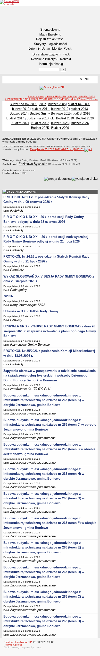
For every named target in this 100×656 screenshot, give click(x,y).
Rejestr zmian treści (50, 39)
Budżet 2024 (80, 123)
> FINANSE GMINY (56, 96)
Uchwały (16, 320)
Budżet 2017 (15, 118)
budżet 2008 (57, 104)
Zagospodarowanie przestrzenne (33, 413)
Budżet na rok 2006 (23, 104)
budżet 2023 (60, 123)
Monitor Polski (62, 48)
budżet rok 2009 (79, 104)
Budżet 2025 (40, 128)
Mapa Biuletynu (50, 34)
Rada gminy (18, 290)
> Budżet (72, 96)
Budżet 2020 (85, 118)
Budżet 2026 (60, 128)
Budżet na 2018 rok (40, 118)
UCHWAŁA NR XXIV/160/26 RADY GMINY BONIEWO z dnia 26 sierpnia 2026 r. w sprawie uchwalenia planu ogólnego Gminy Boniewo (49, 331)
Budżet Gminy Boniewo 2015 (50, 113)
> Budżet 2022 (86, 96)
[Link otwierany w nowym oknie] (10, 2)
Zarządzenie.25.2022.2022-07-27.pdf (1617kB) (57, 149)
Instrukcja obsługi (51, 64)
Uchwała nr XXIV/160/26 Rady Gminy (30, 311)
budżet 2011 (41, 109)
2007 (42, 104)
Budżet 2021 (20, 123)
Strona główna (50, 29)
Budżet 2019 (65, 118)
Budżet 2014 (19, 113)
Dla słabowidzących (46, 54)
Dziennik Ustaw (39, 48)
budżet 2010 (21, 109)
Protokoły (17, 210)
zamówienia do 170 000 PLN (30, 389)
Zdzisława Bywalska (33, 164)
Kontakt (65, 59)
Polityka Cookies (13, 644)
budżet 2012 (59, 109)
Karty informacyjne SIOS (27, 305)
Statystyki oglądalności (50, 44)
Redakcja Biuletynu (44, 59)
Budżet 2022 (40, 123)
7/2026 (8, 296)
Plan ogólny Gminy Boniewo (30, 344)
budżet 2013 (79, 109)
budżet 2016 (81, 113)
